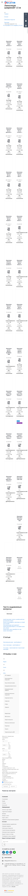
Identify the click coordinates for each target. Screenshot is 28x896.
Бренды (4, 813)
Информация (6, 807)
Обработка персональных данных (10, 819)
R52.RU (13, 886)
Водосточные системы (7, 834)
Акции (3, 801)
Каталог (4, 821)
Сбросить (13, 786)
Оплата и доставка (6, 809)
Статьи (4, 803)
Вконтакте (3, 852)
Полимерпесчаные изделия (8, 836)
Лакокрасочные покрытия (8, 832)
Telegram (7, 852)
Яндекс (5, 661)
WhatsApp (14, 852)
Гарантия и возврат (7, 811)
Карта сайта (5, 817)
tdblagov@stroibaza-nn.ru (10, 860)
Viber (10, 852)
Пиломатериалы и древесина (9, 824)
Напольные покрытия (7, 828)
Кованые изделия (6, 826)
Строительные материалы (8, 830)
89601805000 (8, 857)
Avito (4, 673)
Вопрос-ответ (5, 815)
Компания (5, 796)
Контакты (4, 805)
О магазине (5, 799)
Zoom (4, 667)
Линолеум (9, 613)
